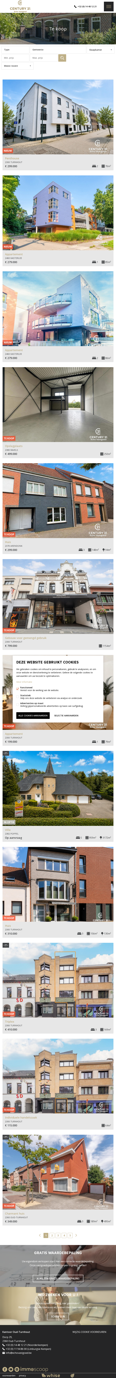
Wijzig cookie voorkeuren (89, 1332)
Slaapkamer (95, 49)
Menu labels (109, 6)
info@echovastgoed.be (19, 1353)
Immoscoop (34, 1369)
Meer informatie (24, 681)
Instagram (16, 1369)
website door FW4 (72, 1375)
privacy (22, 1375)
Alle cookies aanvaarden (33, 715)
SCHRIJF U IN (58, 1316)
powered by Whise (54, 1375)
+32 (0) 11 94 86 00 (16, 1349)
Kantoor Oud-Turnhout (16, 1332)
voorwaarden (8, 1375)
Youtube (10, 1369)
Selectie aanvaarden (66, 715)
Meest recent (11, 65)
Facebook (4, 1369)
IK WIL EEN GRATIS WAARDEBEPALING (58, 1278)
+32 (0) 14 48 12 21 (87, 6)
